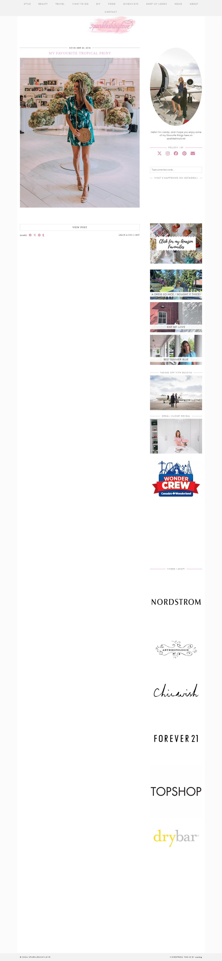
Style (27, 4)
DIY (98, 4)
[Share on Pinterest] (39, 235)
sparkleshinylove (39, 957)
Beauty (43, 4)
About (194, 4)
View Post (79, 227)
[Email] (193, 153)
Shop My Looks (156, 4)
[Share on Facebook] (30, 235)
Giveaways (131, 4)
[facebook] (176, 153)
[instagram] (168, 153)
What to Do (80, 4)
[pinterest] (184, 153)
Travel (60, 4)
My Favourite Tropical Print (80, 53)
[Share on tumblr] (43, 235)
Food (112, 4)
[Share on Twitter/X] (35, 235)
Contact (111, 12)
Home (178, 4)
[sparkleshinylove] (111, 18)
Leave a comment (129, 235)
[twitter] (159, 153)
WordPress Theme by (186, 957)
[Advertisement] (179, 536)
